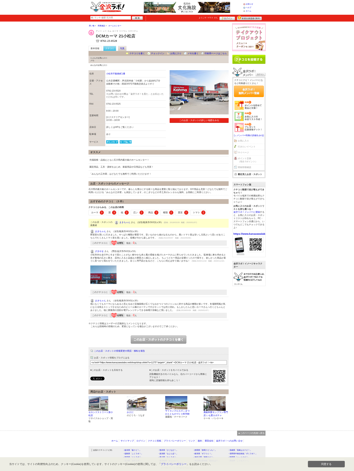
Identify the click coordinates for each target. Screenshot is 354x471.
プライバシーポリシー (175, 441)
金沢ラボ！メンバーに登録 (246, 212)
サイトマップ (127, 441)
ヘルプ (248, 7)
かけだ (130, 412)
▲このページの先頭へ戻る (251, 433)
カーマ (96, 212)
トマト (198, 212)
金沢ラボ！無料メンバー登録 (249, 91)
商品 (152, 212)
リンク (191, 441)
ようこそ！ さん (208, 18)
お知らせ (249, 4)
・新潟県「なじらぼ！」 (168, 454)
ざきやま (99, 251)
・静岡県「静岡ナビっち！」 (205, 450)
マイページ (243, 152)
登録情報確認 (244, 167)
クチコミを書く (137, 53)
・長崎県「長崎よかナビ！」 (240, 450)
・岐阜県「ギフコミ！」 (203, 454)
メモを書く (193, 53)
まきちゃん (124, 222)
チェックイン (157, 53)
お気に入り (175, 53)
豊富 (182, 212)
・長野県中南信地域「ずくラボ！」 (242, 454)
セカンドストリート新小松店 (100, 414)
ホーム (248, 11)
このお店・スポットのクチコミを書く (158, 339)
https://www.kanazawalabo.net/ (253, 233)
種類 (167, 212)
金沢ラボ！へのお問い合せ (229, 441)
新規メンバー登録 (249, 17)
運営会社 (209, 441)
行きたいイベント (247, 146)
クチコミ (109, 48)
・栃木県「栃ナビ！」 (132, 450)
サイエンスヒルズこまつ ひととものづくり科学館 (177, 412)
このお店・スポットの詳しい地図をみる (199, 120)
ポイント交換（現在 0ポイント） (247, 160)
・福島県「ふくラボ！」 (133, 454)
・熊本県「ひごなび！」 (168, 450)
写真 (122, 48)
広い (137, 212)
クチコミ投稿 (154, 441)
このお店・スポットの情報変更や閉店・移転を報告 (119, 351)
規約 (200, 441)
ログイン (227, 17)
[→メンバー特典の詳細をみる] (249, 135)
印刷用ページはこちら (216, 53)
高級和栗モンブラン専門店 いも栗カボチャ (216, 414)
